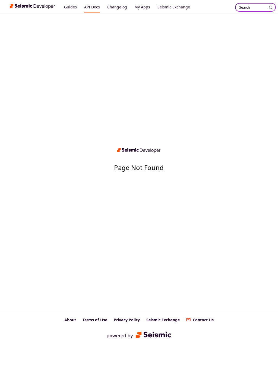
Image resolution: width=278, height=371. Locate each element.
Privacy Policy (127, 319)
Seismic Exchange (173, 7)
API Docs (92, 7)
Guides (70, 7)
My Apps (142, 7)
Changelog (117, 7)
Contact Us (203, 319)
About (70, 319)
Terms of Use (95, 319)
